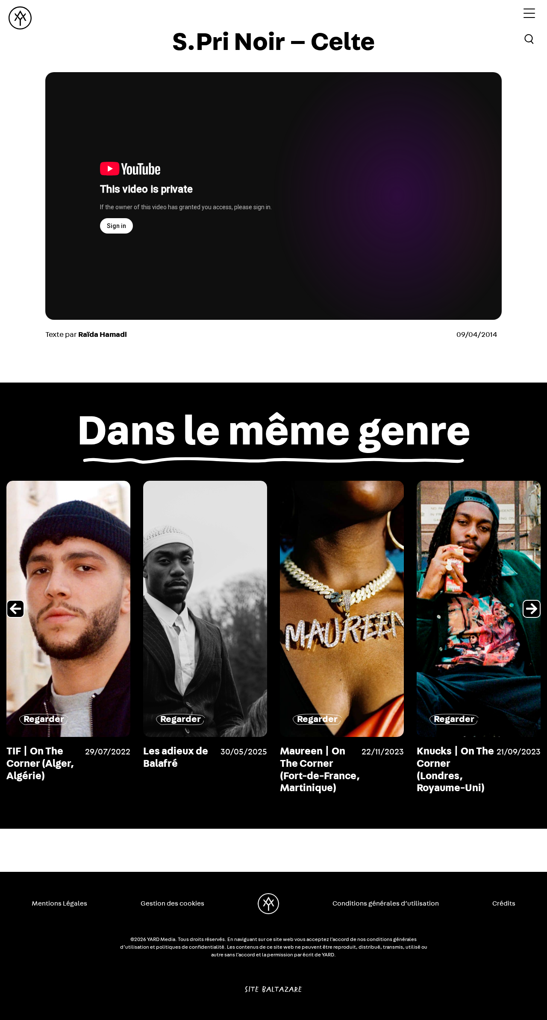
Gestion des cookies (172, 903)
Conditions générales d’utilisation (385, 903)
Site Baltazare (273, 986)
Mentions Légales (59, 903)
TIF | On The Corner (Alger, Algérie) (40, 763)
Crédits (503, 903)
